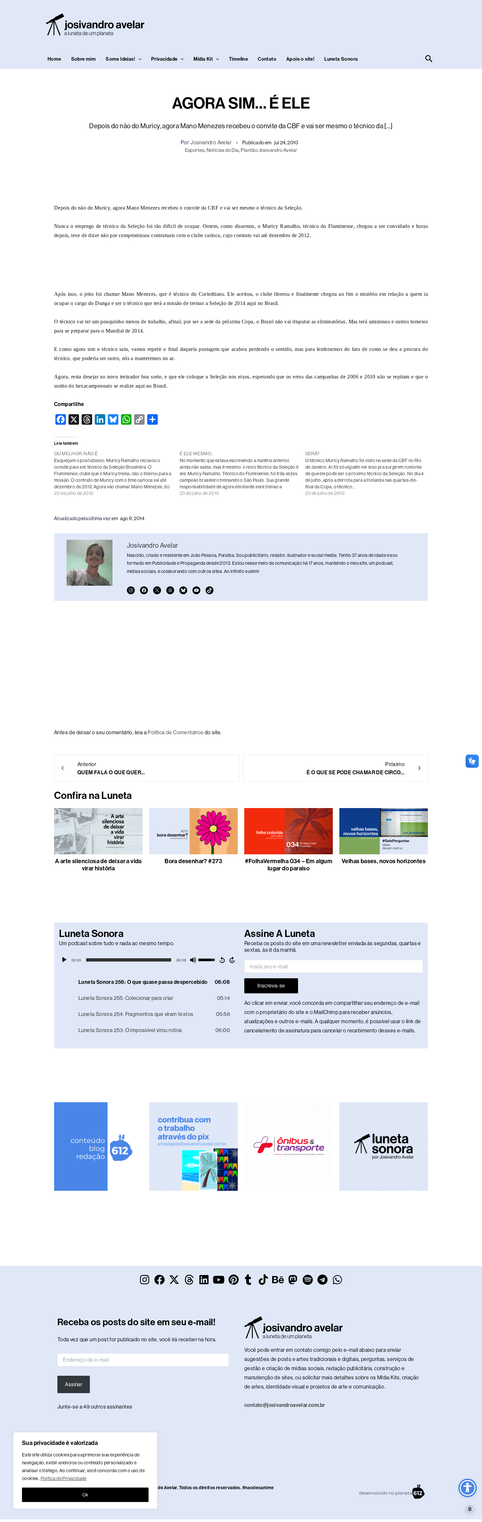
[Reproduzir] (64, 960)
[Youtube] (196, 590)
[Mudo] (193, 960)
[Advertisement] (315, 23)
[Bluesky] (183, 590)
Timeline (238, 59)
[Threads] (170, 590)
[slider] (128, 960)
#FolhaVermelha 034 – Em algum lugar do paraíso (288, 865)
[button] (138, 59)
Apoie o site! (300, 59)
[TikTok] (209, 590)
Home (54, 59)
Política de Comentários (175, 732)
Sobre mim (83, 59)
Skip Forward (232, 960)
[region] (85, 1470)
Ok (85, 1494)
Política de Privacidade (64, 1478)
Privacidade (164, 59)
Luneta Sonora (341, 59)
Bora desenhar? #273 (193, 861)
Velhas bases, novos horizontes (384, 861)
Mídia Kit (203, 59)
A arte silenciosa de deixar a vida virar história (98, 865)
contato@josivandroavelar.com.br (284, 1405)
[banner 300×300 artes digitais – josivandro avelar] (193, 1146)
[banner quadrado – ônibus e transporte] (288, 1146)
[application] (148, 959)
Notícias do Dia (223, 150)
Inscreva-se (271, 986)
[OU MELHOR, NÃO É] (117, 473)
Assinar (73, 1384)
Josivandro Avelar (211, 142)
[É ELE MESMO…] (242, 473)
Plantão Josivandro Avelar (269, 150)
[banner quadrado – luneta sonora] (383, 1146)
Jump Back (222, 960)
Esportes (195, 150)
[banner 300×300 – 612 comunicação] (98, 1146)
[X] (157, 590)
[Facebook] (144, 590)
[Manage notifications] (470, 1509)
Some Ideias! (120, 59)
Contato (267, 59)
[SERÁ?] (368, 473)
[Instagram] (131, 590)
